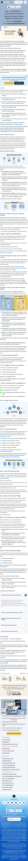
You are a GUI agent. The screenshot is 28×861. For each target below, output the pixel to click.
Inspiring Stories (5, 753)
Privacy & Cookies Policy (8, 816)
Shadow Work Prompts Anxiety (9, 774)
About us (20, 807)
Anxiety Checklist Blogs (11, 807)
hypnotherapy (18, 129)
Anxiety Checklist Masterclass (11, 659)
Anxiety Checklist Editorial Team (16, 23)
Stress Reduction (6, 748)
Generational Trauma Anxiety (8, 767)
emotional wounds (13, 570)
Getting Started (5, 742)
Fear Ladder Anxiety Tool (7, 783)
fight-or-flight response (18, 268)
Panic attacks (5, 97)
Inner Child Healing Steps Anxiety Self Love (12, 776)
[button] (14, 797)
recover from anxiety (9, 122)
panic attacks (8, 291)
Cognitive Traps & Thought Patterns (14, 13)
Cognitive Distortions (7, 761)
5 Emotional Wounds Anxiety (8, 763)
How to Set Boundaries (7, 787)
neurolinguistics (4, 131)
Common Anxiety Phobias (8, 751)
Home (7, 11)
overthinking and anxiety (6, 451)
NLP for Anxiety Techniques (8, 778)
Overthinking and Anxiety (7, 758)
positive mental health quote (12, 456)
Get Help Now (9, 851)
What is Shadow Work (7, 780)
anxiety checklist (18, 124)
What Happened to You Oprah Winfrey (10, 769)
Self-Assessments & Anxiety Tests (10, 744)
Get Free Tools (18, 2)
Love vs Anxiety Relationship (8, 765)
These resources (21, 687)
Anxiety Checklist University (14, 806)
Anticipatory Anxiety (6, 789)
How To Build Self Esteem (8, 785)
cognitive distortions (9, 476)
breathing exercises (19, 455)
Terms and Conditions (20, 816)
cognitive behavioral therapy (7, 129)
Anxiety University (15, 11)
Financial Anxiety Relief (7, 772)
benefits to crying (6, 252)
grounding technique (5, 436)
